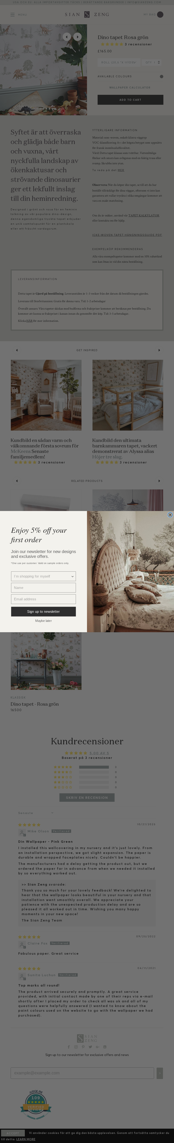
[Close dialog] (170, 514)
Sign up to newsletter (43, 611)
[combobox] (42, 576)
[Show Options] (72, 576)
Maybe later (43, 620)
